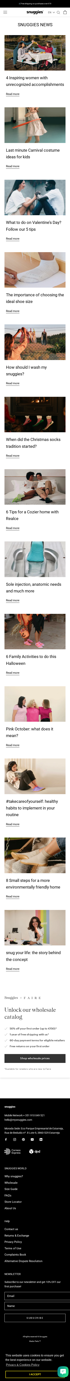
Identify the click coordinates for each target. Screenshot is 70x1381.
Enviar (36, 753)
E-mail (11, 730)
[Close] (63, 621)
